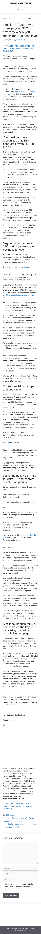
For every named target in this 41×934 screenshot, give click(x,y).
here (19, 705)
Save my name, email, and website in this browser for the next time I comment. (20, 886)
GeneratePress (20, 931)
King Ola (6, 442)
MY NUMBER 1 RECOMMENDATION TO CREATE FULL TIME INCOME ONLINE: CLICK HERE (18, 48)
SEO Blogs (10, 815)
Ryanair (27, 267)
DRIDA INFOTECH (20, 3)
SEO (4, 71)
